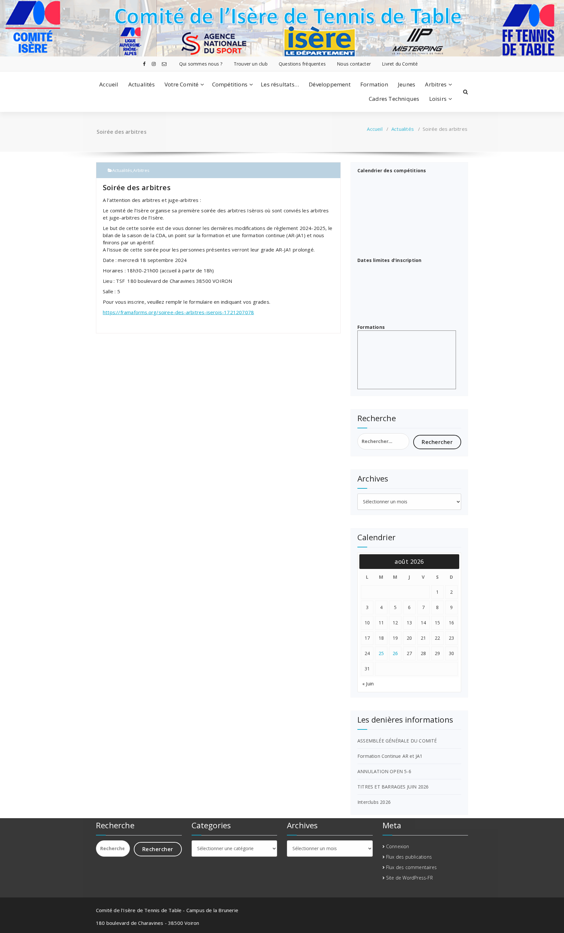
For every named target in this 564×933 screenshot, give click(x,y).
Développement (330, 84)
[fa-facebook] (144, 64)
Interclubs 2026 (374, 802)
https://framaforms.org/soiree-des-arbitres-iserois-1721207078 (178, 312)
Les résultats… (280, 84)
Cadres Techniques (394, 98)
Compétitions (229, 84)
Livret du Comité (400, 64)
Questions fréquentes (302, 64)
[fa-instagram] (154, 64)
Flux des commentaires (411, 867)
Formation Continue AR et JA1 (390, 756)
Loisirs (437, 98)
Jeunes (406, 84)
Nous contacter (354, 64)
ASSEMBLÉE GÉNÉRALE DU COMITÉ (397, 741)
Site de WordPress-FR (409, 878)
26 (395, 653)
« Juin (368, 684)
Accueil (108, 84)
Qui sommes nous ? (200, 64)
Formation (374, 84)
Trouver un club (251, 64)
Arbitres (435, 84)
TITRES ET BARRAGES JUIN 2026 (393, 787)
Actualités (141, 84)
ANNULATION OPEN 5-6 (384, 771)
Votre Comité (181, 84)
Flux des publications (409, 857)
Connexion (397, 846)
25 (381, 653)
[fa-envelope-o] (164, 64)
